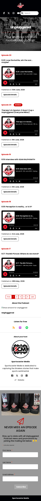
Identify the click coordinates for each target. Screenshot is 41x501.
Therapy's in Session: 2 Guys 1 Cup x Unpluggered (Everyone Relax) (17, 111)
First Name (8, 450)
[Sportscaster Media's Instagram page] (23, 375)
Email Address (9, 474)
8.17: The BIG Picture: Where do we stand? (20, 253)
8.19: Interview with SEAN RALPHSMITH (18, 159)
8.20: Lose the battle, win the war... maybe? (16, 61)
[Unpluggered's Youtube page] (17, 13)
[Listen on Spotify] (26, 327)
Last (32, 297)
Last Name (7, 462)
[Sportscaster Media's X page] (18, 375)
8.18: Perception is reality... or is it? (16, 206)
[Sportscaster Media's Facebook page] (13, 375)
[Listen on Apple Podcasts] (20, 327)
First (8, 297)
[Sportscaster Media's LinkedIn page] (28, 375)
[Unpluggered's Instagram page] (12, 13)
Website (20, 380)
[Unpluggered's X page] (7, 13)
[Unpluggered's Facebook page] (4, 13)
